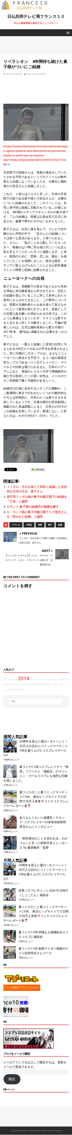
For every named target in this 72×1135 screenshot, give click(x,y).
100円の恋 (23, 684)
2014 (23, 678)
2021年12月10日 (14, 73)
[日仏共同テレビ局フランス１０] (27, 8)
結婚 (60, 524)
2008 (15, 679)
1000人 (31, 684)
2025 (10, 679)
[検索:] (36, 701)
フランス (16, 524)
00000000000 (46, 684)
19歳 (61, 684)
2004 (50, 679)
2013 (37, 684)
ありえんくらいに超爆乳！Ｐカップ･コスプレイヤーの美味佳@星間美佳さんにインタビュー (42, 822)
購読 (12, 1079)
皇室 (40, 524)
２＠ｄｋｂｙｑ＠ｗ (38, 679)
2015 (62, 679)
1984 (54, 679)
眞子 (50, 524)
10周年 (55, 684)
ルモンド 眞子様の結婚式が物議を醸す (33, 506)
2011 (17, 689)
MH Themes (56, 1130)
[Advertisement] (36, 45)
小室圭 (29, 524)
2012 (21, 689)
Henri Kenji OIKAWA (36, 73)
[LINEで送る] (37, 469)
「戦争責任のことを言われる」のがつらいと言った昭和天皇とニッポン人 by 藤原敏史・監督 (43, 842)
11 (58, 679)
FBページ (8, 1089)
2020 (12, 689)
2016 (5, 679)
